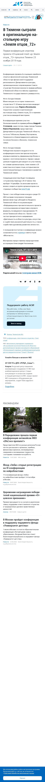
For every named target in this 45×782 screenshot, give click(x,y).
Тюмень (9, 334)
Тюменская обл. (18, 334)
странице (21, 233)
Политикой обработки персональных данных (19, 773)
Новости (6, 25)
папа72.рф (25, 189)
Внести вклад (16, 324)
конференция (11, 338)
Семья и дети (7, 65)
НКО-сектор (22, 457)
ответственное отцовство (25, 338)
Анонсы (5, 512)
